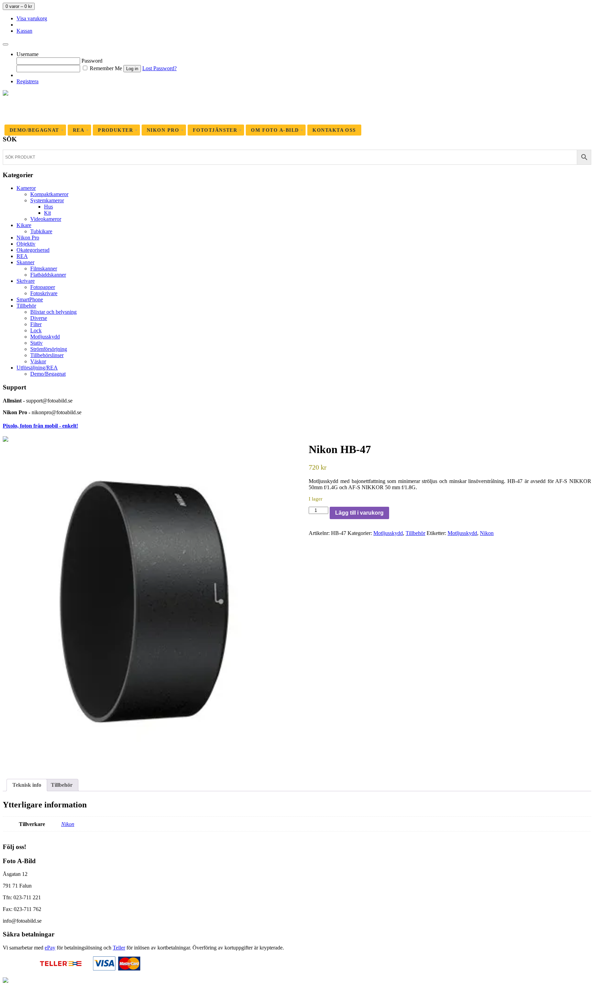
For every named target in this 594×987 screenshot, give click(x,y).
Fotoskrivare (43, 293)
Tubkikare (41, 231)
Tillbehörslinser (47, 355)
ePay (50, 948)
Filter (36, 324)
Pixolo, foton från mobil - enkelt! (40, 426)
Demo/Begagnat (48, 374)
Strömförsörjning (48, 349)
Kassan (24, 31)
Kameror (26, 188)
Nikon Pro (27, 237)
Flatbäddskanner (48, 275)
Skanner (25, 262)
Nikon (487, 533)
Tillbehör (26, 306)
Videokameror (45, 219)
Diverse (38, 318)
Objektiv (25, 244)
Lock (36, 330)
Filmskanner (43, 268)
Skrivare (25, 281)
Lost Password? (159, 68)
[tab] (27, 785)
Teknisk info (26, 785)
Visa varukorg (31, 18)
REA (22, 256)
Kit (47, 213)
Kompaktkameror (49, 194)
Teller (119, 948)
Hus (48, 207)
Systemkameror (47, 200)
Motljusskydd (45, 337)
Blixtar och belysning (53, 312)
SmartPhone (29, 299)
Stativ (36, 343)
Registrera (27, 81)
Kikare (23, 225)
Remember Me (105, 68)
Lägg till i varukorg (359, 513)
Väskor (38, 361)
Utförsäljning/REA (37, 368)
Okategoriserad (33, 250)
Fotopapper (42, 287)
